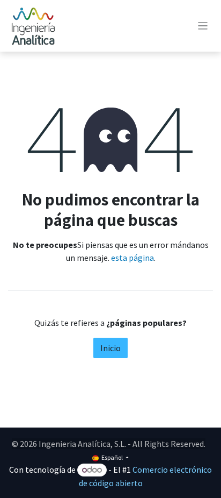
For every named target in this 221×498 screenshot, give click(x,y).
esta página (132, 257)
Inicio (110, 348)
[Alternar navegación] (203, 26)
